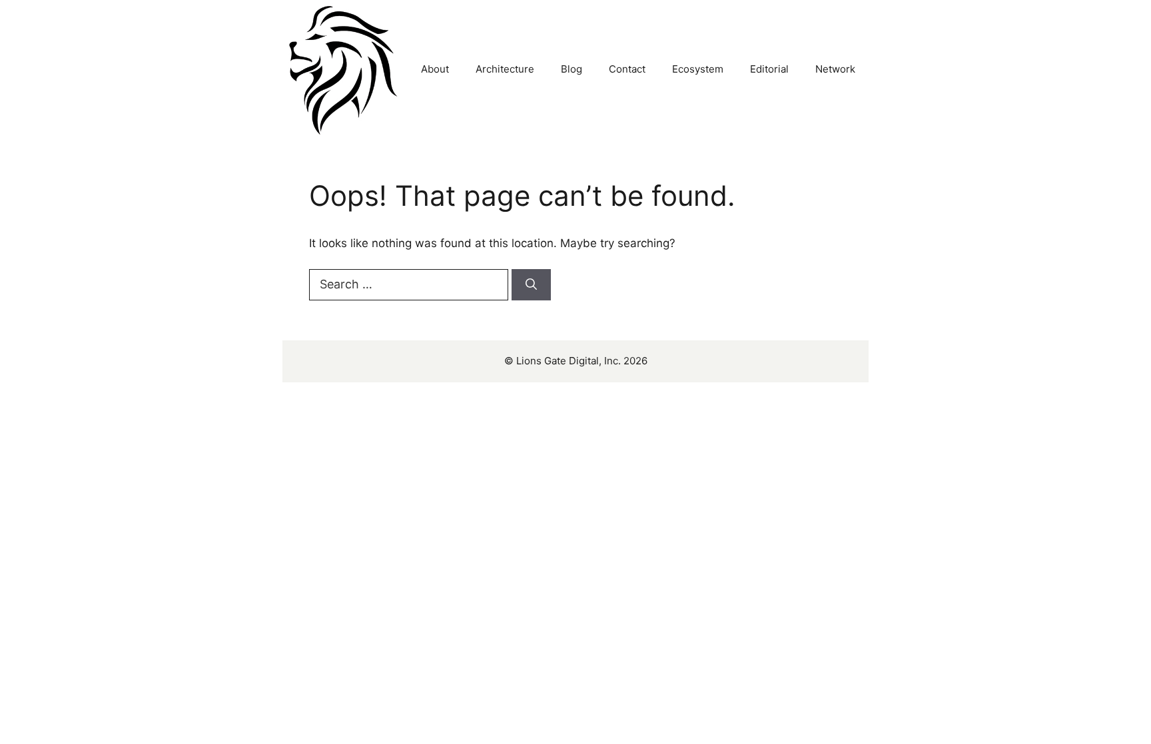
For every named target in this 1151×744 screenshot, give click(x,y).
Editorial (769, 69)
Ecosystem (697, 69)
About (435, 69)
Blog (571, 69)
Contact (627, 69)
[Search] (531, 285)
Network (835, 69)
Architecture (505, 69)
